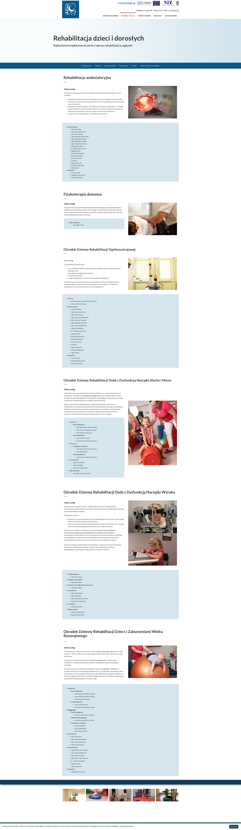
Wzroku (134, 66)
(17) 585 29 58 (174, 10)
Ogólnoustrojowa (110, 66)
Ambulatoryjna (86, 66)
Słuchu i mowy (123, 66)
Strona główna (110, 16)
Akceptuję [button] (234, 826)
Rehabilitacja (128, 16)
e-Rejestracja (126, 3)
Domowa (98, 66)
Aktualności (171, 16)
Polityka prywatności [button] (126, 826)
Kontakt (158, 16)
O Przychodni (144, 16)
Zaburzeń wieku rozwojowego (149, 66)
